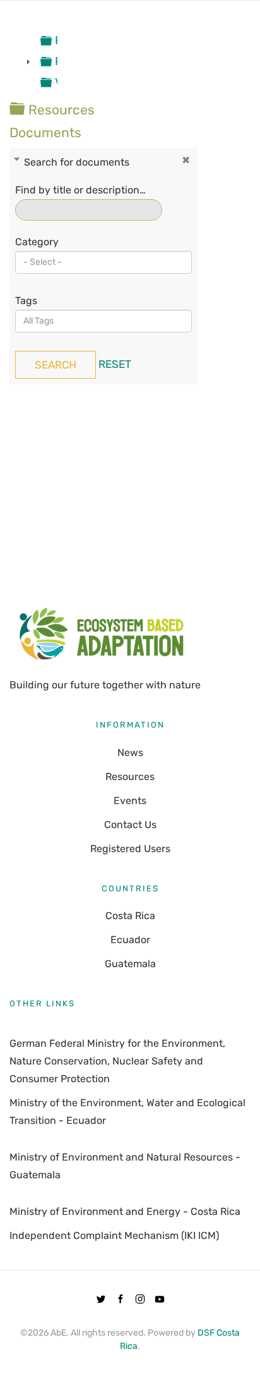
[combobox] (103, 262)
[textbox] (77, 262)
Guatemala (130, 964)
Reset (114, 364)
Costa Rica (130, 916)
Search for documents (76, 162)
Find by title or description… (80, 190)
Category (37, 242)
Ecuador (130, 940)
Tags (26, 301)
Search (55, 364)
